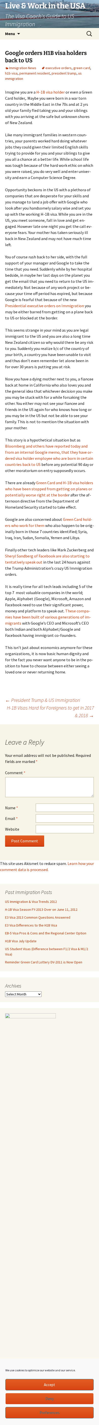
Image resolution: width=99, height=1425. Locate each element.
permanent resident (34, 73)
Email (11, 818)
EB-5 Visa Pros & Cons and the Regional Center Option (45, 933)
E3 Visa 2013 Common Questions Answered (37, 917)
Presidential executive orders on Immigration (44, 305)
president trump (64, 73)
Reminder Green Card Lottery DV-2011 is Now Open (43, 962)
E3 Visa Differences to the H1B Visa (31, 925)
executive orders (58, 68)
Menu (10, 33)
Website (12, 829)
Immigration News (22, 68)
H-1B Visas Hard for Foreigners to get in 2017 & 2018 (50, 711)
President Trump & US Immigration (42, 700)
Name (11, 807)
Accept (49, 1384)
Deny (49, 1398)
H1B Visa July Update (21, 941)
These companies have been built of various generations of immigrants (48, 617)
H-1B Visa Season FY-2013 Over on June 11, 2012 (41, 909)
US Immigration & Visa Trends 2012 (31, 901)
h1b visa (11, 73)
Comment (15, 772)
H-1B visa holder (50, 92)
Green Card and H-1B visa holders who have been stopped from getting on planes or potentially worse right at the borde (49, 488)
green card (81, 68)
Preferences (50, 1412)
